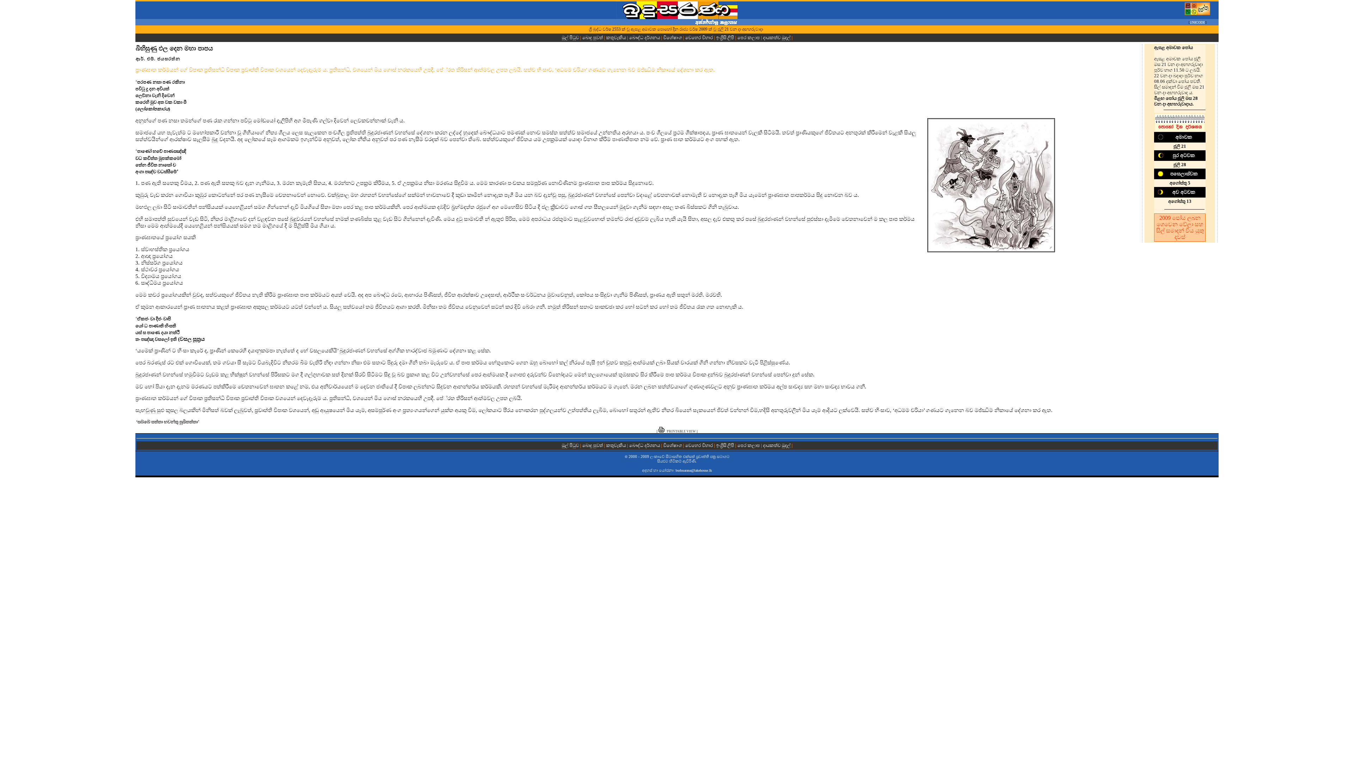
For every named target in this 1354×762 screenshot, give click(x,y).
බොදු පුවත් (592, 37)
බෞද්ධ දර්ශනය (644, 37)
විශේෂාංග (672, 37)
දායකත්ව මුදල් (777, 37)
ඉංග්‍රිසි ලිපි (725, 37)
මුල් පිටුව (571, 37)
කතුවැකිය (616, 37)
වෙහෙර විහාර (699, 37)
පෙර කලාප (748, 37)
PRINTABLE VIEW (681, 431)
